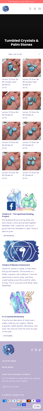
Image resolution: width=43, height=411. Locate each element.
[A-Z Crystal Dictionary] (21, 302)
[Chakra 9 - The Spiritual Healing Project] (21, 200)
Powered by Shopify (27, 408)
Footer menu (9, 361)
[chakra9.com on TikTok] (40, 349)
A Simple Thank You (13, 395)
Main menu (8, 367)
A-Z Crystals (7, 336)
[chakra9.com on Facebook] (32, 349)
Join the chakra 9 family (16, 374)
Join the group (8, 235)
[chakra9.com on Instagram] (36, 349)
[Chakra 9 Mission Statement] (21, 251)
